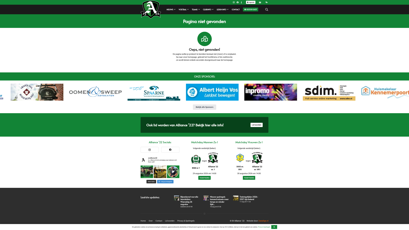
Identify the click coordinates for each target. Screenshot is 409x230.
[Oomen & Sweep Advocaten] (67, 92)
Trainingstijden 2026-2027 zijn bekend (249, 198)
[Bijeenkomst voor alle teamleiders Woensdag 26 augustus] (176, 198)
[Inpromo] (242, 92)
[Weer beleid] (266, 2)
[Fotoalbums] (260, 2)
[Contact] (241, 2)
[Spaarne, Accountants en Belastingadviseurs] (125, 92)
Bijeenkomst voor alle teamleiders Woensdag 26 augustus (189, 200)
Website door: (257, 221)
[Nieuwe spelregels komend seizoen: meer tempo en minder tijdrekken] (206, 198)
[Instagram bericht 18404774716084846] (147, 171)
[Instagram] (234, 2)
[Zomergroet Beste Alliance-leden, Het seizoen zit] (173, 171)
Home (143, 221)
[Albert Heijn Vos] (183, 92)
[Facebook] (238, 2)
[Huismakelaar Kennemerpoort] (359, 92)
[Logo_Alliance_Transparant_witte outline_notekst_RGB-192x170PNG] (151, 9)
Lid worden (169, 221)
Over (151, 221)
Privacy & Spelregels (185, 221)
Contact (159, 221)
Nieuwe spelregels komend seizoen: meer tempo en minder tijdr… (219, 200)
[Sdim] (300, 92)
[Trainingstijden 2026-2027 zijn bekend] (235, 198)
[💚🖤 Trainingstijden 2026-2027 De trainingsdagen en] (160, 171)
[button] (174, 9)
